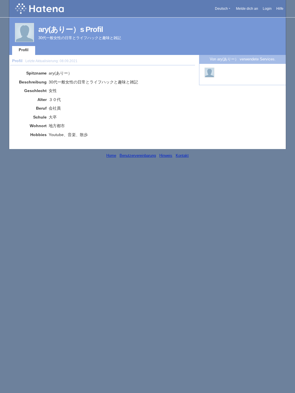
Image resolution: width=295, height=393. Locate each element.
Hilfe (279, 9)
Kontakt (182, 155)
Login (267, 9)
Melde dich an (247, 9)
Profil (24, 50)
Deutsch (221, 9)
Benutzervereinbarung (138, 155)
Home (111, 155)
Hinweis (165, 155)
